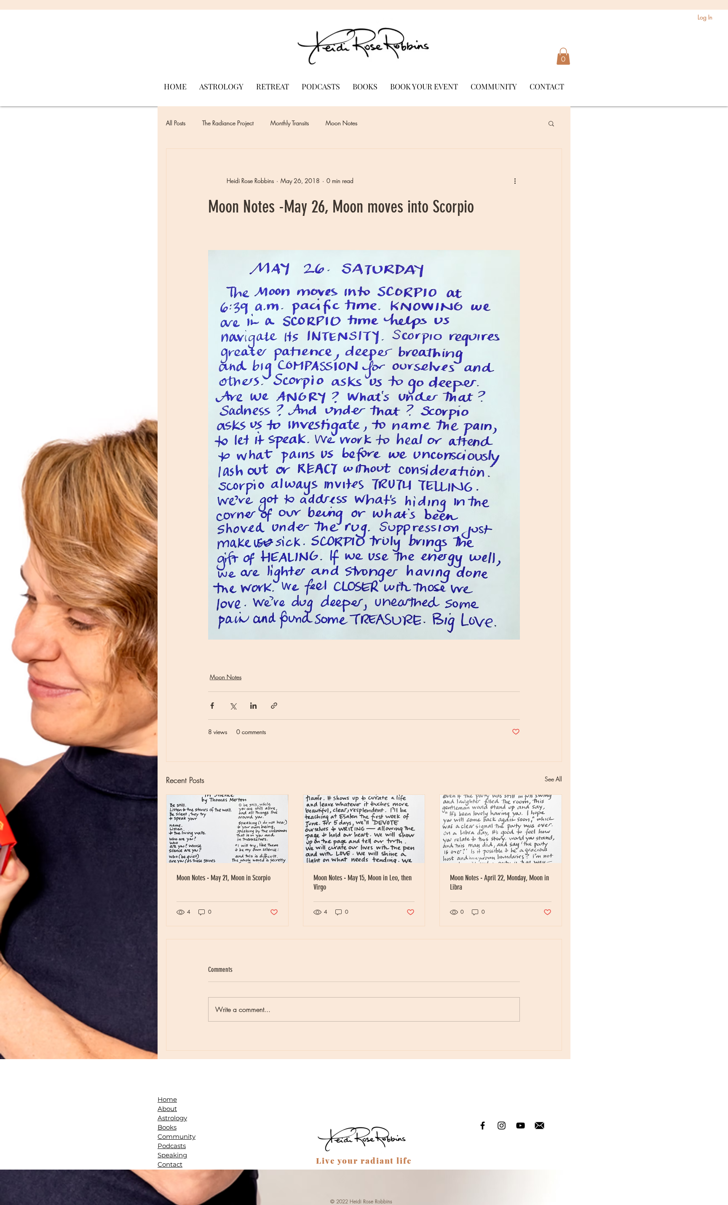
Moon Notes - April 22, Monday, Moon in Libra (499, 882)
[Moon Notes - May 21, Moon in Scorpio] (227, 829)
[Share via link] (274, 706)
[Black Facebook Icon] (482, 1125)
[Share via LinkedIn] (253, 706)
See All (553, 779)
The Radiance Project (228, 123)
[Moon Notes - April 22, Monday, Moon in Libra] (501, 829)
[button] (563, 56)
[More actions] (515, 181)
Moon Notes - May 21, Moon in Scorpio (223, 877)
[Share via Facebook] (212, 706)
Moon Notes (341, 123)
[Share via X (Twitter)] (233, 706)
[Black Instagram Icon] (501, 1125)
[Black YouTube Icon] (520, 1125)
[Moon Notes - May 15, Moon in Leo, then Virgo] (364, 829)
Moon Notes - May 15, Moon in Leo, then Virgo (362, 882)
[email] (539, 1125)
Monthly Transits (289, 123)
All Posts (175, 123)
